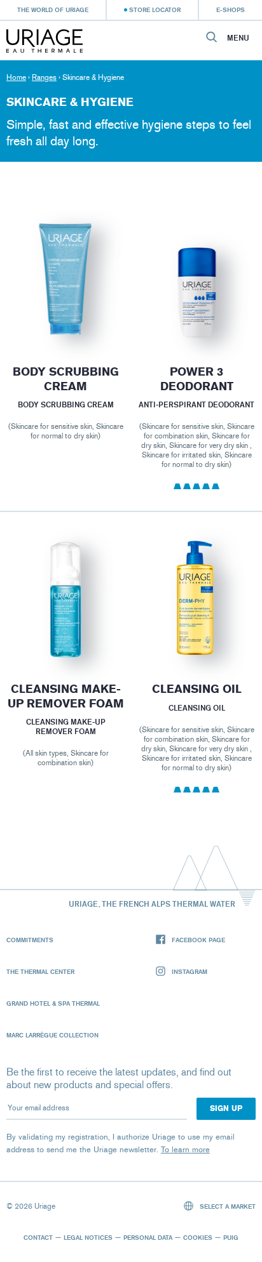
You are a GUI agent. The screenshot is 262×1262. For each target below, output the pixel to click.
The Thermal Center (40, 971)
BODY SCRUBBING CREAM (65, 379)
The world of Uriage (52, 9)
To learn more (185, 1149)
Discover (65, 314)
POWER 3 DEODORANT (196, 379)
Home (16, 77)
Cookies (197, 1237)
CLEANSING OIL (197, 689)
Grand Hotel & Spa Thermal (53, 1003)
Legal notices (88, 1237)
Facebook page (198, 939)
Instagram (189, 971)
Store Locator (155, 9)
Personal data (147, 1237)
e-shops (230, 9)
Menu (238, 38)
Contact (38, 1237)
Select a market (227, 1206)
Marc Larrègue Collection (52, 1035)
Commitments (29, 939)
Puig (230, 1237)
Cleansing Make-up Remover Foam (65, 696)
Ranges (44, 77)
